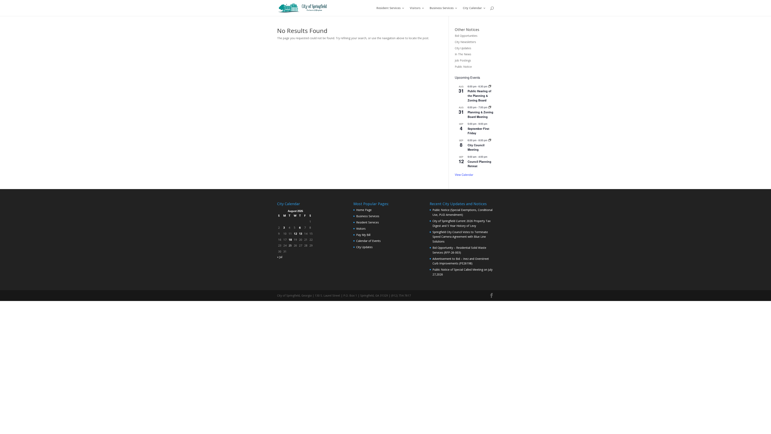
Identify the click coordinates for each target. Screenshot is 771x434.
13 (300, 233)
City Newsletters (465, 42)
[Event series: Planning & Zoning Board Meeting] (489, 107)
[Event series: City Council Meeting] (489, 140)
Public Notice (463, 67)
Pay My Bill (363, 235)
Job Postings (463, 60)
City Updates (463, 48)
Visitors (415, 8)
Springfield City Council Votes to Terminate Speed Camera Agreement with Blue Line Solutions (460, 237)
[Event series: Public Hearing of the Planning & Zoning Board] (489, 86)
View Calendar (464, 175)
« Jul (279, 257)
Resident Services (388, 8)
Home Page (364, 210)
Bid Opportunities (466, 36)
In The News (463, 54)
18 (290, 240)
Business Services (442, 8)
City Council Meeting (476, 147)
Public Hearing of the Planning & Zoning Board (479, 95)
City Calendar (472, 8)
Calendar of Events (368, 241)
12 (295, 233)
